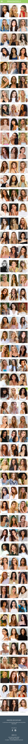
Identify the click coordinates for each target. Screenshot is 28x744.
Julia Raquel (13, 343)
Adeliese (23, 17)
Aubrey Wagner (5, 88)
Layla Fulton (13, 457)
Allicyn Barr (23, 32)
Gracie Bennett (23, 272)
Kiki (4, 414)
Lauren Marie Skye (4, 457)
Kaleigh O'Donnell (4, 357)
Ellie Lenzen (13, 230)
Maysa (14, 513)
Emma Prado (4, 244)
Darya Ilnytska (14, 202)
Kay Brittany (23, 372)
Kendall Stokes (14, 400)
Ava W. (14, 102)
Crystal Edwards (14, 187)
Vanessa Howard (4, 712)
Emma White (22, 230)
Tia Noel (13, 697)
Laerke (13, 428)
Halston (13, 287)
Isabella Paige (4, 315)
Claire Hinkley (4, 187)
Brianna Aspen (14, 117)
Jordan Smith (23, 329)
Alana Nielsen (4, 32)
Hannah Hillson (14, 301)
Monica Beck (13, 542)
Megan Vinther (23, 513)
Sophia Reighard (23, 641)
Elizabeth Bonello (13, 216)
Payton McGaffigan (14, 584)
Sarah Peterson (14, 627)
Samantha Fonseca (14, 612)
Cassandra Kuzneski (14, 145)
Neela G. (23, 556)
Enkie (23, 244)
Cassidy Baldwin (5, 159)
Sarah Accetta (4, 627)
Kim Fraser (14, 414)
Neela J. (13, 556)
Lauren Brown (23, 442)
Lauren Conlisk (14, 442)
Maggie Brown (23, 485)
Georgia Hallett (5, 272)
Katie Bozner (4, 372)
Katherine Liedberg (23, 357)
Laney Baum (22, 428)
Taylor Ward (13, 683)
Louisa (14, 471)
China (23, 159)
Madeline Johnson (13, 485)
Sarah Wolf (23, 612)
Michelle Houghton (23, 527)
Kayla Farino (4, 386)
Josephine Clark (5, 343)
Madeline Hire (5, 485)
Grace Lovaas (14, 272)
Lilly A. (4, 471)
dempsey (23, 202)
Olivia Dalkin (22, 570)
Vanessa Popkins (23, 697)
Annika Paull (23, 74)
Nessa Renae (4, 570)
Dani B (23, 187)
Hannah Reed (23, 287)
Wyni (14, 712)
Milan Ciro (5, 542)
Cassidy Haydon (23, 145)
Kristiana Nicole (23, 414)
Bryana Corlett (23, 117)
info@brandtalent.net (17, 740)
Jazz (4, 329)
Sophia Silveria (14, 655)
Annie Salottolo (14, 74)
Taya (23, 669)
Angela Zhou (13, 60)
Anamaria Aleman (4, 60)
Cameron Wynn (23, 131)
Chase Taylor (13, 159)
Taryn (14, 669)
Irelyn (23, 301)
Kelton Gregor (23, 386)
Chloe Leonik (23, 173)
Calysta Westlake (14, 131)
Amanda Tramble (4, 46)
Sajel (23, 598)
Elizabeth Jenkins (23, 216)
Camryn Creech (5, 145)
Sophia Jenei (4, 655)
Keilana (13, 386)
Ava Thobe (14, 88)
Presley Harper (5, 598)
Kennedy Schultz (23, 400)
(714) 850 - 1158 (8, 740)
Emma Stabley (14, 244)
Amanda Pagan (14, 46)
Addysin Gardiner (13, 17)
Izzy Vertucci (23, 315)
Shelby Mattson (14, 641)
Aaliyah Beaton (5, 17)
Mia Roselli (5, 527)
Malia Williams (14, 499)
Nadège (22, 542)
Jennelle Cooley (14, 329)
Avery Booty (23, 102)
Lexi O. (23, 457)
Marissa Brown (23, 499)
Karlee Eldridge (14, 357)
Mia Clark (14, 527)
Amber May (23, 46)
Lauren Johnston (4, 442)
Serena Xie (23, 627)
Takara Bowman (4, 669)
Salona (4, 612)
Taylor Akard (4, 683)
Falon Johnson (4, 258)
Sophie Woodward (23, 655)
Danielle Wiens (5, 202)
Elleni (5, 230)
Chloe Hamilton (14, 173)
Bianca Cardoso (5, 117)
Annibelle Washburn (5, 74)
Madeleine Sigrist (22, 471)
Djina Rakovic (4, 216)
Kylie (5, 428)
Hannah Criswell (4, 301)
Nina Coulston (14, 570)
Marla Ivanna (4, 513)
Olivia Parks (4, 584)
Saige (14, 598)
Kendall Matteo (5, 400)
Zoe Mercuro (23, 712)
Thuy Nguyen (4, 697)
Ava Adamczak (23, 88)
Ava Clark (4, 102)
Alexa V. (13, 32)
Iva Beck (13, 315)
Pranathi (23, 584)
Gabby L (13, 258)
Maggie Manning (4, 499)
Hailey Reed (4, 287)
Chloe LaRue (4, 173)
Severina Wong (5, 641)
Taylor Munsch (23, 683)
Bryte (5, 131)
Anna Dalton (23, 60)
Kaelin (23, 343)
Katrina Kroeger (14, 372)
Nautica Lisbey (5, 556)
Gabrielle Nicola (23, 258)
